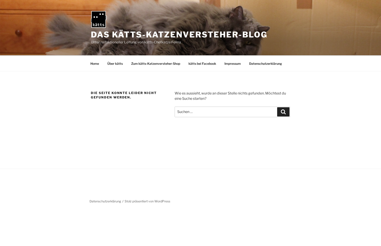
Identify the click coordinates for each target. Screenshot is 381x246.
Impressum (232, 63)
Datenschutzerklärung (265, 63)
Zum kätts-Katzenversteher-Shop (155, 63)
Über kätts (115, 63)
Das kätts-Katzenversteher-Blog (179, 34)
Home (94, 63)
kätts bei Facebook (202, 63)
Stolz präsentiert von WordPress (147, 201)
